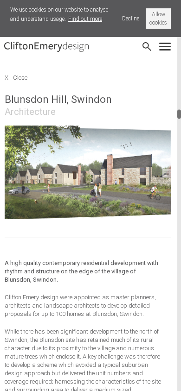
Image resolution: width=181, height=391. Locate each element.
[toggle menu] (167, 43)
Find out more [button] (85, 19)
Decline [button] (130, 18)
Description (166, 173)
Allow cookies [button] (158, 18)
